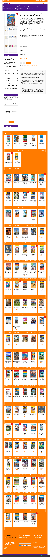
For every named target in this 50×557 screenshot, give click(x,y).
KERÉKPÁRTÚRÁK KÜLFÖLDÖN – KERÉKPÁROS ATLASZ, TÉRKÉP (11, 59)
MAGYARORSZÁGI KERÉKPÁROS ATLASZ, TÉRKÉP (11, 63)
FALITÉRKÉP (11, 71)
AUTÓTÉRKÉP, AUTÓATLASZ (11, 73)
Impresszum (34, 541)
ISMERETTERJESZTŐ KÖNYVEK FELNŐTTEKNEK (11, 80)
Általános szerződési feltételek (37, 537)
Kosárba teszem (7, 150)
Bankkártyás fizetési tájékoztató (37, 538)
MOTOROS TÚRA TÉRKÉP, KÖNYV (10, 83)
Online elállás (20, 541)
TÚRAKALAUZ (11, 68)
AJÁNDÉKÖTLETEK (11, 57)
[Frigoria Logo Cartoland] (7, 3)
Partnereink (5, 549)
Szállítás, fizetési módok (22, 538)
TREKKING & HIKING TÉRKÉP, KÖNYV (11, 85)
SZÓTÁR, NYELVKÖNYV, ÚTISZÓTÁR (11, 88)
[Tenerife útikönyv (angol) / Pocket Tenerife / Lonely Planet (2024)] (0, 278)
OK (41, 555)
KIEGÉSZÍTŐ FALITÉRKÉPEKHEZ (10, 82)
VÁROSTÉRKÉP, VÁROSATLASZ (10, 76)
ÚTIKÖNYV (11, 70)
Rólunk (5, 548)
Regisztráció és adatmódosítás (23, 537)
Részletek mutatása (10, 150)
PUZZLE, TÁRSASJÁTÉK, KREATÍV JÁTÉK (11, 87)
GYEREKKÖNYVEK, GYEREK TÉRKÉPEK (11, 75)
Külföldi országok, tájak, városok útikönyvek (30, 65)
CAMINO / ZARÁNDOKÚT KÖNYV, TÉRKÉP (10, 67)
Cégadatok (5, 547)
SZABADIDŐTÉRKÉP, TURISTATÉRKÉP (11, 64)
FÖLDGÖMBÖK (11, 78)
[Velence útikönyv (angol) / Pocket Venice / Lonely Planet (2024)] (49, 278)
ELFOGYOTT (23, 224)
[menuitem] (4, 0)
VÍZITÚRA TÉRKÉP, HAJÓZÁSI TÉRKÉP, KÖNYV (10, 90)
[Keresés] (45, 10)
